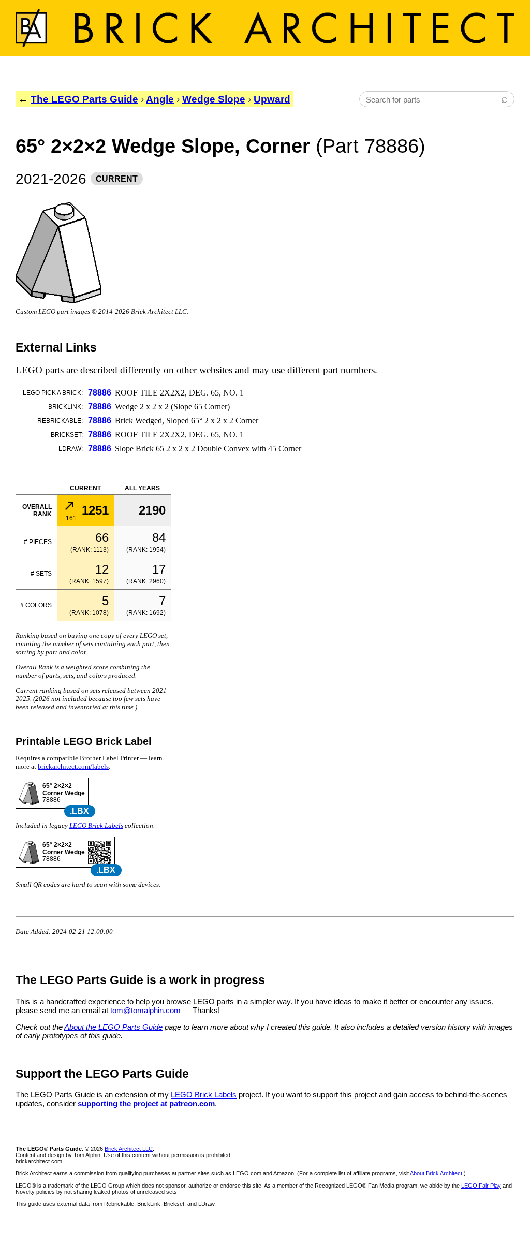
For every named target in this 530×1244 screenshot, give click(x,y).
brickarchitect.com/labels (73, 766)
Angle (160, 99)
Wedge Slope (213, 99)
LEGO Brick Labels (96, 825)
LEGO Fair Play (481, 1185)
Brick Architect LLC (129, 1149)
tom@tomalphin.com (145, 1010)
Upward (272, 99)
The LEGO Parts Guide (84, 99)
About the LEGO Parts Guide (113, 1026)
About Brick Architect (436, 1173)
